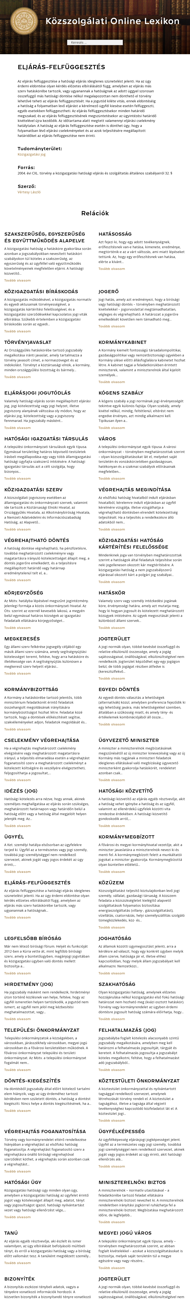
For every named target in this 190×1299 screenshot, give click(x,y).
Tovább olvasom (17, 280)
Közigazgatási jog (32, 154)
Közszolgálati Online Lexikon (112, 21)
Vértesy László (29, 192)
